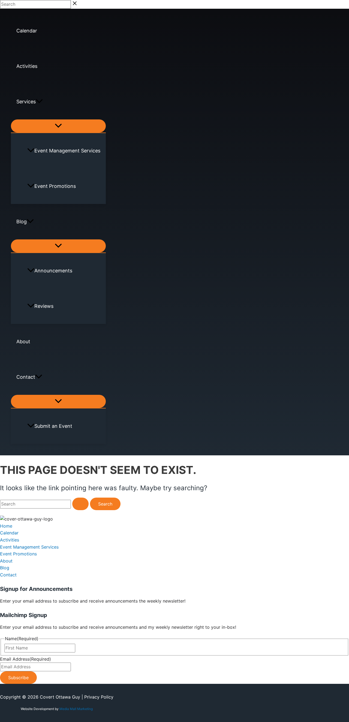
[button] (39, 101)
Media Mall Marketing (76, 709)
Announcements (53, 270)
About (23, 341)
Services (26, 101)
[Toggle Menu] (58, 126)
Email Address (25, 659)
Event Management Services (67, 151)
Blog (21, 221)
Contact (25, 377)
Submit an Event (53, 426)
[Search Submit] (80, 504)
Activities (26, 66)
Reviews (43, 306)
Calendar (26, 31)
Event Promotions (55, 186)
